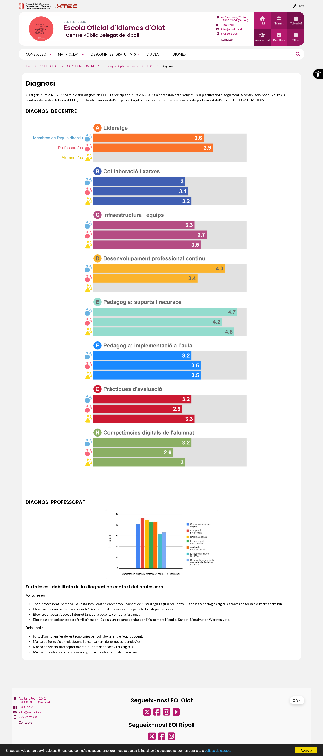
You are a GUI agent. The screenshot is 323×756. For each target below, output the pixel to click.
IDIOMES (178, 54)
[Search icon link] (298, 54)
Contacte (227, 39)
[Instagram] (167, 714)
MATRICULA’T (69, 54)
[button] (318, 74)
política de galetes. (218, 750)
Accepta (306, 750)
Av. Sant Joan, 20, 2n (234, 19)
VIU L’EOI (153, 54)
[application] (49, 54)
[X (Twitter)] (147, 714)
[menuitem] (35, 6)
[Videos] (176, 714)
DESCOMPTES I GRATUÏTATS (113, 54)
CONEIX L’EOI (36, 54)
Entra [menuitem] (301, 5)
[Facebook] (157, 714)
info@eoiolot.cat (231, 29)
